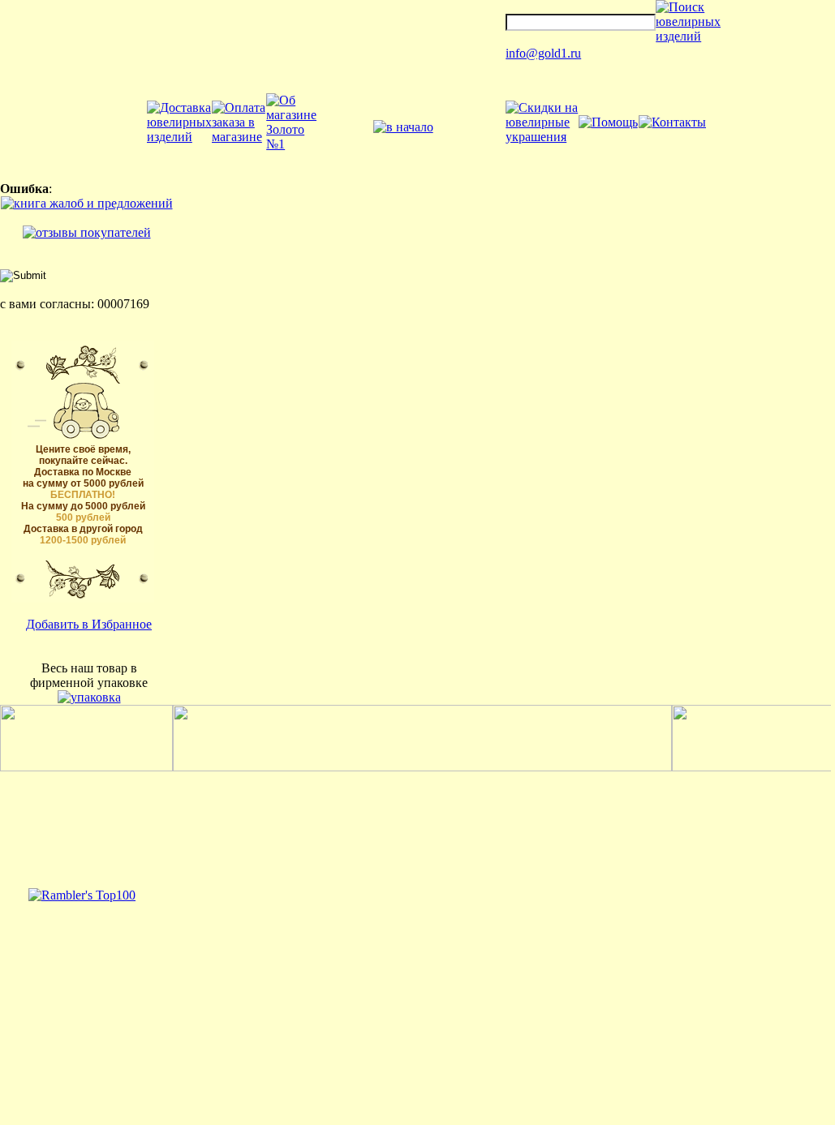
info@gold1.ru (543, 53)
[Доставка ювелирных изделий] (179, 137)
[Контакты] (672, 122)
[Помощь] (608, 122)
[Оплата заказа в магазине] (239, 137)
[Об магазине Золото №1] (291, 144)
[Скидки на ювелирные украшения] (542, 137)
